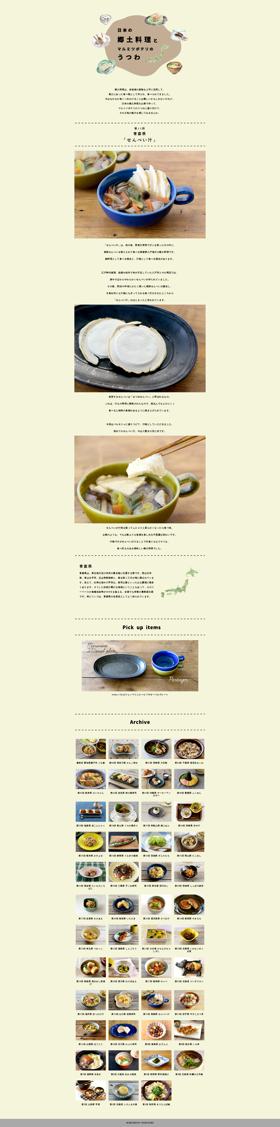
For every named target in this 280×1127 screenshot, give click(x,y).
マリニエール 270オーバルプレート (150, 695)
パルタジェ (124, 695)
